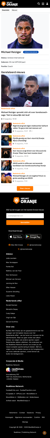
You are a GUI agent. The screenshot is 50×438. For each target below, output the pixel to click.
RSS (43, 417)
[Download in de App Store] (15, 236)
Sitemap (25, 422)
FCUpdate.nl (10, 394)
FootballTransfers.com (28, 390)
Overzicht (5, 10)
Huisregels (9, 417)
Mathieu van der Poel (13, 271)
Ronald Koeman (11, 305)
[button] (47, 3)
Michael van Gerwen (13, 279)
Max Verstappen (12, 262)
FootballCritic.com (12, 390)
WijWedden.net (22, 397)
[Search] (39, 4)
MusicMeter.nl (11, 397)
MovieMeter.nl (32, 394)
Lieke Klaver (10, 296)
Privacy (38, 413)
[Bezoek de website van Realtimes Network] (14, 369)
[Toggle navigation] (43, 4)
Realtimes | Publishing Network (25, 432)
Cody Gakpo (10, 313)
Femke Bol (10, 266)
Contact (22, 413)
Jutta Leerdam (11, 258)
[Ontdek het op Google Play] (33, 236)
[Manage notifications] (44, 433)
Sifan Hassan (10, 287)
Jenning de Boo (12, 283)
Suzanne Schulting (12, 292)
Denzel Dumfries (12, 322)
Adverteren (13, 413)
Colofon (37, 417)
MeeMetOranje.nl (23, 401)
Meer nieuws (25, 188)
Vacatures (30, 413)
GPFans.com (20, 394)
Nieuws (14, 10)
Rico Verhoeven (11, 275)
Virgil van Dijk (11, 317)
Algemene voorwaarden (23, 417)
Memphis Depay (12, 309)
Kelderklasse (34, 397)
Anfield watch (11, 401)
